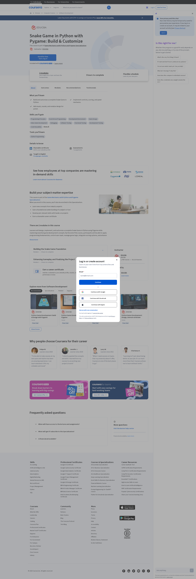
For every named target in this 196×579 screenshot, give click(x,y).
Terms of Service (89, 318)
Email (81, 272)
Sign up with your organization (88, 310)
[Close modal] (117, 260)
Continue (98, 282)
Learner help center (98, 313)
